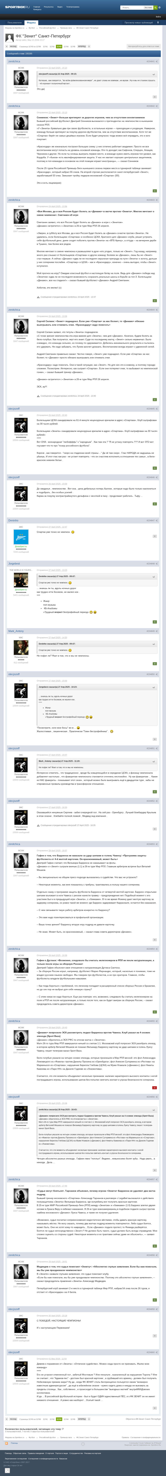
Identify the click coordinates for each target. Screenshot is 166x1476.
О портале (49, 1453)
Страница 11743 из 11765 (30, 47)
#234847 (151, 520)
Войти (158, 17)
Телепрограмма (72, 7)
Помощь (14, 1443)
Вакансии (63, 1459)
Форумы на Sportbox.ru (14, 1437)
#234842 (151, 106)
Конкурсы (37, 9)
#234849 (151, 631)
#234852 (151, 801)
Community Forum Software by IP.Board (145, 1443)
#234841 (151, 61)
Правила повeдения (36, 1453)
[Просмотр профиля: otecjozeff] (21, 425)
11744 (66, 47)
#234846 (151, 477)
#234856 (151, 1097)
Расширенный (159, 7)
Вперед (82, 46)
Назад (13, 46)
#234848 (151, 564)
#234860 (151, 1352)
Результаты (48, 7)
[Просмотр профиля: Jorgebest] (21, 580)
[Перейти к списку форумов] (17, 7)
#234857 (151, 1179)
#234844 (151, 310)
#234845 (151, 409)
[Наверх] (83, 1444)
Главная (36, 7)
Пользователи (15, 22)
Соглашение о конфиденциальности (145, 1437)
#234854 (151, 949)
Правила (125, 1437)
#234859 (151, 1309)
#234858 (151, 1255)
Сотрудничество (76, 1453)
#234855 (151, 1021)
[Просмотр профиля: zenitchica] (21, 78)
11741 (45, 47)
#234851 (151, 748)
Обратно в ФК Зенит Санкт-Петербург (143, 1419)
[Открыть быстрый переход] (158, 22)
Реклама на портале (92, 1453)
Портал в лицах (61, 1453)
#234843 (151, 200)
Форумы (31, 22)
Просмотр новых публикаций (139, 22)
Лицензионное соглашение (16, 1459)
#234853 (151, 844)
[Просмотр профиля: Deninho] (21, 537)
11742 (52, 47)
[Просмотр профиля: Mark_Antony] (21, 647)
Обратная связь (19, 1453)
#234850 (151, 674)
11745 (73, 47)
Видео (59, 7)
